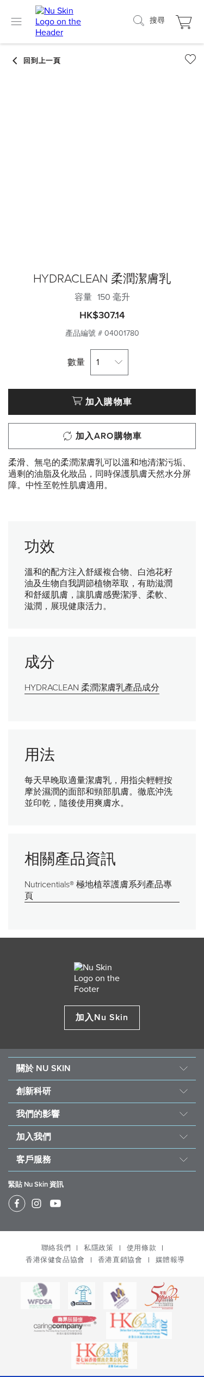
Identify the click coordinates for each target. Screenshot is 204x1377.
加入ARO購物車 (109, 436)
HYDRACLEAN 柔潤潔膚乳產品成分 (91, 687)
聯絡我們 (56, 1248)
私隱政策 (98, 1248)
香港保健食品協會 (55, 1260)
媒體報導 (170, 1260)
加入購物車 (108, 401)
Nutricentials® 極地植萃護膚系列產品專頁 (98, 890)
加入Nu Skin (102, 1017)
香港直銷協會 (120, 1260)
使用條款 (141, 1248)
